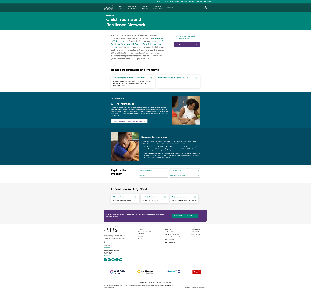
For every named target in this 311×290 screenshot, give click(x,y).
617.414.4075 (107, 255)
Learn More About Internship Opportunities (128, 121)
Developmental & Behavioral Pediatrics (130, 78)
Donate (166, 1)
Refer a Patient (174, 1)
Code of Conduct (135, 285)
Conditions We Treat (146, 170)
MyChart (199, 1)
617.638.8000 (107, 247)
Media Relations (195, 229)
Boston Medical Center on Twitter (117, 259)
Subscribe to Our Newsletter (183, 216)
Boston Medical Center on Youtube (120, 259)
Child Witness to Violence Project (173, 78)
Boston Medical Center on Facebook (105, 259)
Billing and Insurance (120, 197)
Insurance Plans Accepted (172, 237)
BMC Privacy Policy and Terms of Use (112, 285)
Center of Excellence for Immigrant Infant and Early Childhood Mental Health (137, 44)
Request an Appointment (188, 1)
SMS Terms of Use (126, 285)
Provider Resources (176, 170)
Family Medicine (161, 282)
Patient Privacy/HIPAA (170, 285)
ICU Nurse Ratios (170, 232)
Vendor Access (195, 234)
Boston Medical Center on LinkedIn (113, 259)
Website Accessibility (109, 287)
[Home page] (111, 231)
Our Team (143, 175)
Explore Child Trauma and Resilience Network (186, 37)
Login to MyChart (149, 197)
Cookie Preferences (144, 285)
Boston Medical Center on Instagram (109, 259)
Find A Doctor (169, 229)
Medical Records (169, 239)
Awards (140, 229)
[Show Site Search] (205, 8)
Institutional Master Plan (172, 234)
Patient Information (179, 197)
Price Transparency (170, 242)
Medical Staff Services (197, 232)
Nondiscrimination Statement (157, 285)
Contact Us (180, 44)
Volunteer (194, 237)
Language (209, 1)
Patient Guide (152, 282)
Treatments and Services (177, 175)
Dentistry (168, 282)
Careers (140, 236)
